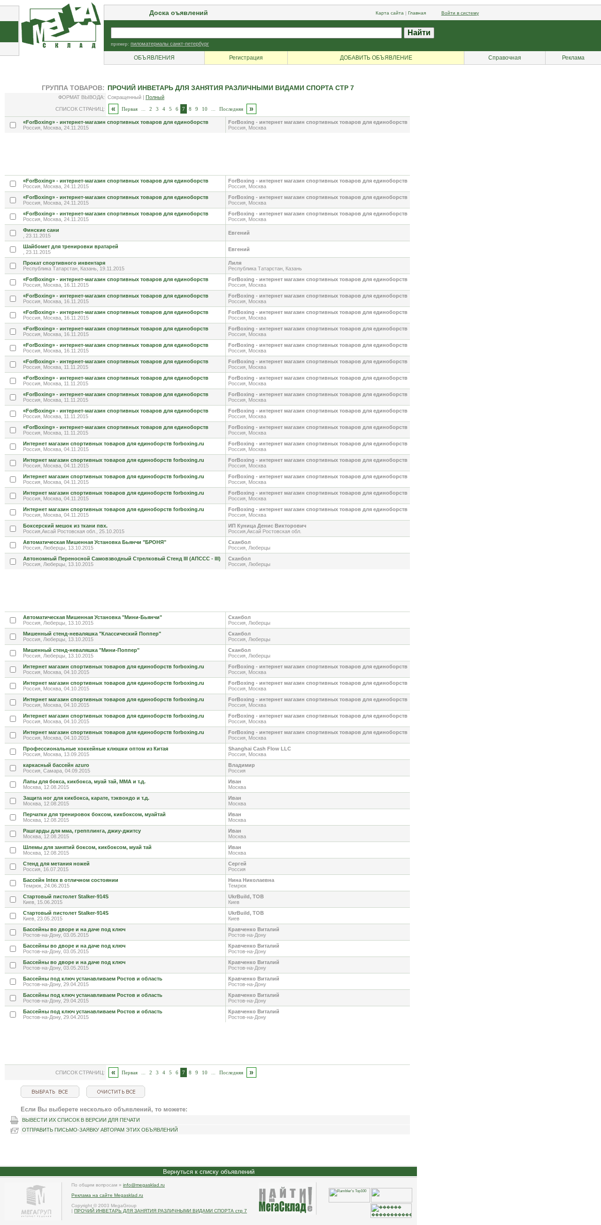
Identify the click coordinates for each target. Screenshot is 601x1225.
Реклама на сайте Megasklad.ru (107, 1195)
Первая (130, 109)
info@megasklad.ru (144, 1184)
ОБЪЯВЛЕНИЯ (154, 57)
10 (205, 109)
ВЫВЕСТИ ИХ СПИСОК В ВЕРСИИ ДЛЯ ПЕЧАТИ (81, 1120)
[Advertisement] (176, 154)
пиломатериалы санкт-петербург (170, 43)
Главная (417, 12)
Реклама (573, 57)
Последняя (231, 109)
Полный (155, 97)
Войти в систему (460, 12)
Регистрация (246, 57)
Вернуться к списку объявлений (208, 1171)
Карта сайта (390, 12)
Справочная (504, 57)
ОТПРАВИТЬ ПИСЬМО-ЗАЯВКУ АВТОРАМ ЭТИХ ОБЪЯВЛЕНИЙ (100, 1130)
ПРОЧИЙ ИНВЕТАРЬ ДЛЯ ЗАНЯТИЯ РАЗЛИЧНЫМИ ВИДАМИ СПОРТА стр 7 (160, 1210)
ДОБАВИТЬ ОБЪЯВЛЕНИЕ (376, 57)
